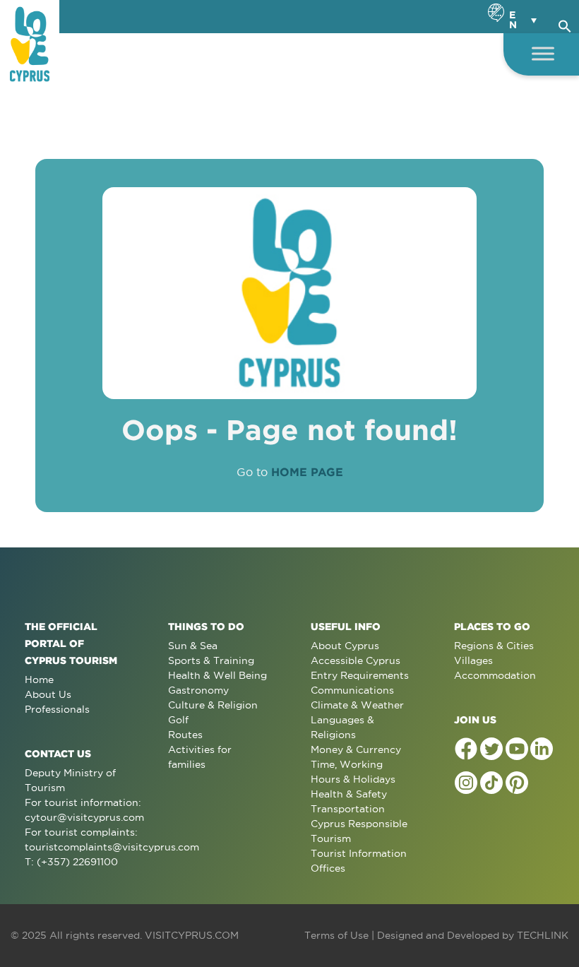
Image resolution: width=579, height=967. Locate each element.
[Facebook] (466, 749)
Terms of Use (336, 935)
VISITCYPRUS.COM (192, 935)
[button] (565, 24)
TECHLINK (542, 935)
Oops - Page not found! (289, 430)
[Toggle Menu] (543, 53)
